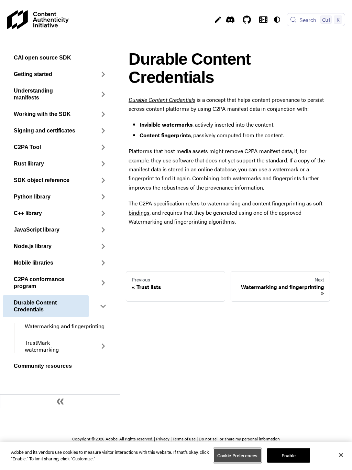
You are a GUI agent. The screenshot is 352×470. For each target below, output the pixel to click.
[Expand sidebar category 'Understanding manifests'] (103, 94)
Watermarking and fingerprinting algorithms (182, 221)
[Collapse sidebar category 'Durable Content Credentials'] (103, 306)
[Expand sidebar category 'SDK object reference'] (103, 180)
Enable (289, 455)
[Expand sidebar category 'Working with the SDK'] (103, 114)
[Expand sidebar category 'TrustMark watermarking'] (103, 346)
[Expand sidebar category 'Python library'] (103, 196)
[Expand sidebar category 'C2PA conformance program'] (103, 283)
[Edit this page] (218, 19)
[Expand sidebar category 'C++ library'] (103, 213)
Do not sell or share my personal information (239, 439)
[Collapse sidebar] (60, 401)
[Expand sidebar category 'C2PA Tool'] (103, 147)
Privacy (162, 439)
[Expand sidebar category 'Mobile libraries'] (103, 262)
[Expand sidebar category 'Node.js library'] (103, 246)
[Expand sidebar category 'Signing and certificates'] (103, 130)
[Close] (341, 454)
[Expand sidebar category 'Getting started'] (103, 74)
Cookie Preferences (237, 455)
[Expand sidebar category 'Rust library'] (103, 163)
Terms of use (184, 439)
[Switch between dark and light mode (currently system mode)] (277, 19)
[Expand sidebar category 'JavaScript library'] (103, 229)
